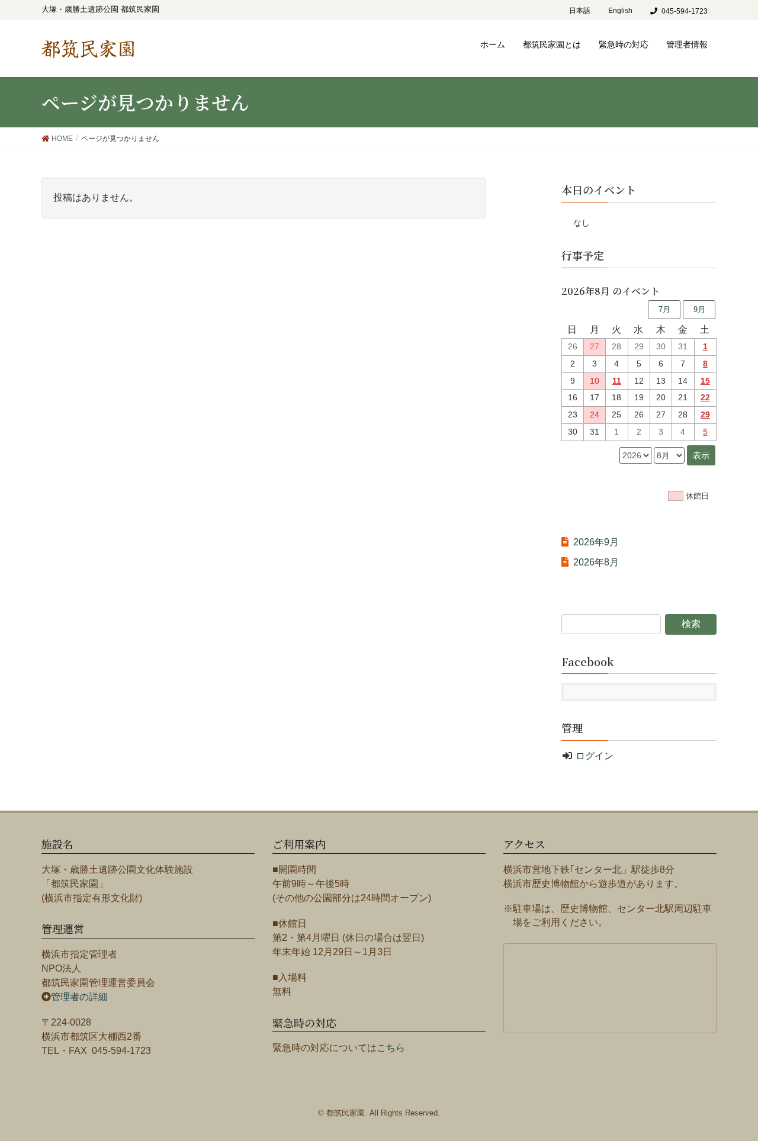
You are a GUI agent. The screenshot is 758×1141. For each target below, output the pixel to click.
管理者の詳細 (79, 997)
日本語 (579, 11)
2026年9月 (596, 542)
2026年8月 (596, 562)
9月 (699, 309)
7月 (664, 309)
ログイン (595, 756)
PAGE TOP (742, 1091)
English (620, 11)
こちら (391, 1048)
